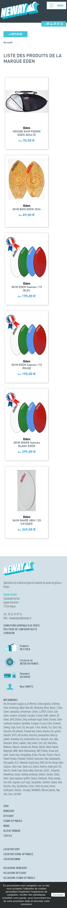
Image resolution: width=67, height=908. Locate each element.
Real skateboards (52, 758)
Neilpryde (7, 751)
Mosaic (35, 747)
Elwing (6, 727)
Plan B (57, 754)
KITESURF (8, 815)
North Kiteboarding (27, 751)
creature (13, 715)
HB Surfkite (23, 735)
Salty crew (16, 766)
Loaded (22, 743)
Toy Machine (22, 786)
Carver (6, 711)
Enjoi (13, 727)
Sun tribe (7, 782)
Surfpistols (36, 782)
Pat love (42, 754)
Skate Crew (17, 770)
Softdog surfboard (29, 774)
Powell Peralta (9, 758)
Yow (58, 790)
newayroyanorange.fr (20, 618)
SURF (6, 806)
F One (37, 727)
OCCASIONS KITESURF (14, 872)
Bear (27, 707)
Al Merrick (32, 703)
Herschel (33, 735)
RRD (42, 762)
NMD (15, 751)
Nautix (55, 747)
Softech (42, 774)
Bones (52, 707)
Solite (56, 774)
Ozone (34, 754)
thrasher (7, 786)
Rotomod (24, 762)
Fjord (55, 727)
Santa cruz (27, 766)
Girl (52, 731)
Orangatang (25, 754)
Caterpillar (14, 711)
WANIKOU (36, 790)
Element (57, 723)
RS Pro (48, 762)
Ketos (15, 743)
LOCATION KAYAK (11, 859)
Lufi (45, 743)
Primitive (21, 758)
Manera (16, 747)
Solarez (50, 774)
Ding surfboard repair (32, 719)
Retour (15, 34)
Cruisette (22, 715)
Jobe (56, 739)
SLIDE (47, 770)
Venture (18, 790)
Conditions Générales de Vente (21, 625)
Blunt (46, 707)
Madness (7, 747)
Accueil (8, 42)
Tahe (60, 782)
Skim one (38, 770)
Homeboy (15, 739)
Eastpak (35, 723)
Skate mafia (28, 770)
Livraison (9, 633)
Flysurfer (7, 731)
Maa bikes (52, 743)
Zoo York (17, 794)
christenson (25, 711)
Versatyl (26, 790)
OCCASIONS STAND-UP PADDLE (19, 877)
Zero (5, 794)
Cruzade (31, 715)
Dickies (18, 719)
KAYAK (6, 825)
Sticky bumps (54, 778)
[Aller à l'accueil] (20, 17)
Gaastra (46, 731)
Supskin (16, 782)
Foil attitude (17, 731)
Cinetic (35, 711)
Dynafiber (26, 723)
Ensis (18, 727)
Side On (6, 770)
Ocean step (14, 754)
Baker (22, 707)
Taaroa (54, 782)
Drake (45, 719)
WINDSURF (9, 810)
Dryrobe (52, 719)
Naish (48, 747)
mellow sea (25, 747)
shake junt (52, 766)
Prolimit (29, 758)
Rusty (55, 762)
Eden (49, 723)
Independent (29, 739)
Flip (60, 727)
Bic (31, 707)
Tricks (31, 786)
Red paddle (8, 762)
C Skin (59, 707)
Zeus (10, 794)
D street (39, 715)
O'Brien (44, 751)
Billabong (38, 707)
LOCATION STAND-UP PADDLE (18, 854)
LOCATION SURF (11, 849)
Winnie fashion (48, 790)
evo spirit (30, 727)
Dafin (46, 715)
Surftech (46, 782)
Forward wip (29, 731)
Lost (40, 743)
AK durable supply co (16, 703)
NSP (38, 751)
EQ (23, 727)
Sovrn (5, 778)
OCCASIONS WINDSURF (15, 867)
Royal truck (34, 762)
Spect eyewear (15, 778)
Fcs (50, 727)
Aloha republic (44, 703)
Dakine (52, 715)
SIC (60, 766)
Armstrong (14, 707)
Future (39, 731)
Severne (43, 766)
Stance (34, 778)
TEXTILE (7, 835)
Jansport (44, 739)
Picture (50, 754)
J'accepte (58, 894)
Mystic (42, 747)
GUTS (14, 735)
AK (4, 703)
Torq (14, 786)
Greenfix (7, 735)
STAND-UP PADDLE (12, 820)
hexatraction (43, 735)
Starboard (42, 778)
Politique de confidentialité (20, 629)
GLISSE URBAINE (12, 830)
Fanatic (44, 727)
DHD (12, 719)
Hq (21, 739)
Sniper (17, 774)
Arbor (5, 707)
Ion (37, 739)
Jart (51, 739)
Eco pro (43, 723)
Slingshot (55, 770)
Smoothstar (8, 774)
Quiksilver (38, 758)
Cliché (50, 711)
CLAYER (42, 711)
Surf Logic (25, 782)
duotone (17, 723)
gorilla (57, 731)
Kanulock (7, 743)
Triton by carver (42, 786)
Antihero (55, 703)
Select (36, 766)
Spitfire (26, 778)
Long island (32, 743)
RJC (17, 762)
